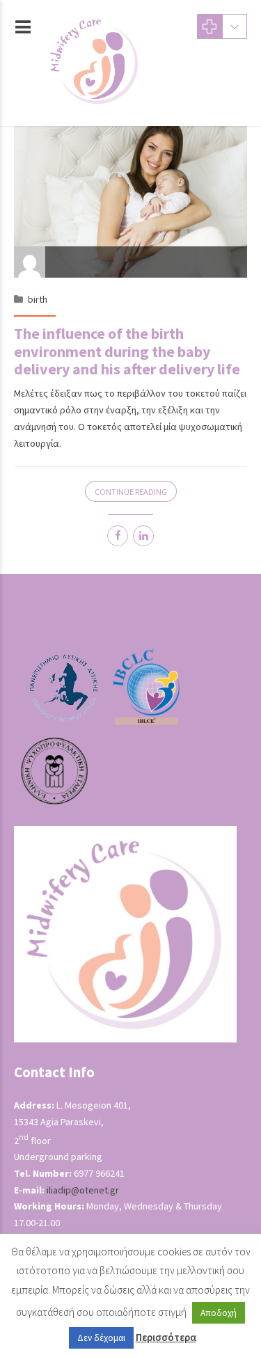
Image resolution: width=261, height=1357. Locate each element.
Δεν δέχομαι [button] (101, 1338)
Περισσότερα (166, 1337)
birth (37, 299)
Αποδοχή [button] (218, 1313)
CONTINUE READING (131, 491)
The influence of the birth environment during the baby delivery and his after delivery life (127, 351)
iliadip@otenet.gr (83, 1190)
